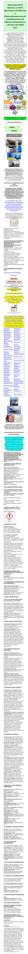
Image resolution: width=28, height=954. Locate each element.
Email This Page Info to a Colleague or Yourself (16, 118)
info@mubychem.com (16, 293)
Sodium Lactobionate (18, 390)
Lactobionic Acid (19, 360)
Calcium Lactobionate (7, 345)
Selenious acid (8, 382)
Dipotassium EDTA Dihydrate (12, 272)
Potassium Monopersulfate (18, 379)
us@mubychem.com (16, 299)
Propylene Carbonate (7, 379)
